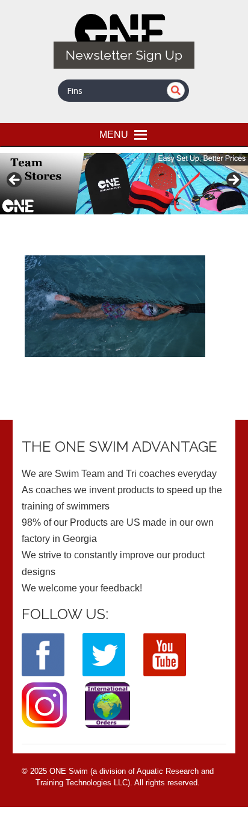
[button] (113, 134)
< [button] (15, 181)
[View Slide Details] (124, 183)
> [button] (233, 181)
